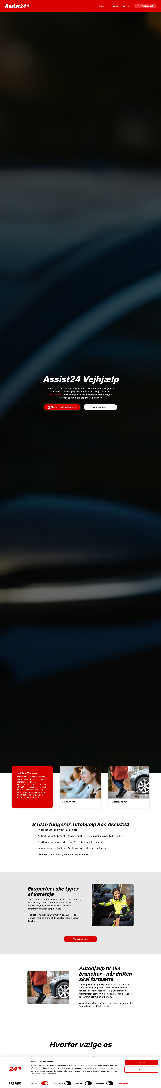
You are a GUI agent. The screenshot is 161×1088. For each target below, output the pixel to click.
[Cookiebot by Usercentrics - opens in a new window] (15, 1083)
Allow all (141, 1063)
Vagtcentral (147, 6)
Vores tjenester (80, 939)
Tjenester (103, 6)
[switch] (67, 1083)
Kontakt (115, 6)
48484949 (55, 394)
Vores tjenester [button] (100, 407)
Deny (141, 1070)
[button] (62, 407)
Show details (122, 1083)
